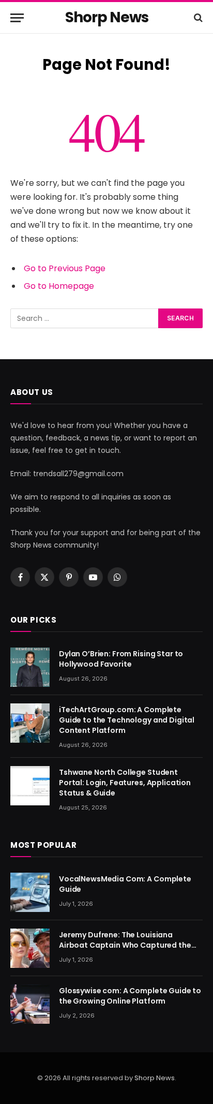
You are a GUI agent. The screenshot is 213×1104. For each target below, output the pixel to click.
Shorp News (154, 1078)
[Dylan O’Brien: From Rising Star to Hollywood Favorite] (30, 667)
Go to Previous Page (64, 268)
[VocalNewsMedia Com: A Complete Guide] (30, 892)
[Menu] (17, 18)
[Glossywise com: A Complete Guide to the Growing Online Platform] (30, 1004)
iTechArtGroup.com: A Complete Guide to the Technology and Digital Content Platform (126, 719)
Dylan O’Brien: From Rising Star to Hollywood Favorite (121, 659)
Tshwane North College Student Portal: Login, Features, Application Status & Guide (125, 782)
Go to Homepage (59, 286)
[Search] (197, 18)
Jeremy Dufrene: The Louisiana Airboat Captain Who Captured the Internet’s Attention (125, 945)
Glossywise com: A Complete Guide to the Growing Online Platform (130, 995)
